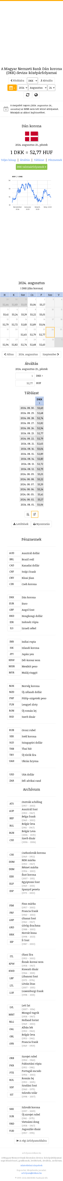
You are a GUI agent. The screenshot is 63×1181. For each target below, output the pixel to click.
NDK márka (29, 860)
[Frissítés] (28, 95)
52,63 (42, 344)
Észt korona (29, 874)
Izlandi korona (30, 648)
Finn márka (29, 903)
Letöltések (22, 524)
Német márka (30, 867)
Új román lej (29, 710)
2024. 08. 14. (27, 459)
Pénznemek (55, 160)
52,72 (15, 324)
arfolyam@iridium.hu (31, 1173)
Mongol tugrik (30, 1013)
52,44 (6, 304)
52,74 (24, 344)
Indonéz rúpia (30, 622)
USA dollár (28, 774)
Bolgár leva (28, 824)
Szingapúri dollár (32, 742)
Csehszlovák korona (34, 853)
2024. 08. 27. (27, 423)
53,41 (6, 314)
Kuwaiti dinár (30, 969)
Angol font (28, 610)
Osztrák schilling (32, 802)
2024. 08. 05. (27, 494)
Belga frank (29, 816)
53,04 (42, 324)
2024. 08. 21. (27, 443)
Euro (24, 603)
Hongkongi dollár (32, 616)
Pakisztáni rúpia (32, 1063)
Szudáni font (29, 1085)
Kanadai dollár (30, 565)
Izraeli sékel (29, 628)
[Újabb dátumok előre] (34, 514)
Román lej (28, 1078)
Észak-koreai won (32, 962)
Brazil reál (28, 559)
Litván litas (28, 983)
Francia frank (30, 911)
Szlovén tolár (29, 1093)
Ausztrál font (30, 809)
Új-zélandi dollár (32, 692)
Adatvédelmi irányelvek (31, 1165)
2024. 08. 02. (27, 499)
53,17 (42, 304)
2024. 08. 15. (27, 454)
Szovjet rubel (29, 1056)
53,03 (24, 304)
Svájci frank (29, 571)
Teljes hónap (8, 160)
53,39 (24, 314)
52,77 (42, 334)
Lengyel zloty (30, 704)
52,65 (24, 334)
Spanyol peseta (31, 889)
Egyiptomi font (31, 882)
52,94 (6, 344)
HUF (38, 383)
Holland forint (30, 1020)
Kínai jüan (28, 578)
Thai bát (27, 748)
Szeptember (50, 354)
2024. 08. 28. (27, 418)
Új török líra (29, 755)
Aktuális (47, 80)
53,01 (42, 314)
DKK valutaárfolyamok (31, 167)
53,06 (33, 304)
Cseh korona (29, 584)
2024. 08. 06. (27, 489)
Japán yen (28, 654)
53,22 (33, 314)
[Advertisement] (31, 32)
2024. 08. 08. (27, 479)
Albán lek (27, 1027)
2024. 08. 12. (27, 469)
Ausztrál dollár (31, 553)
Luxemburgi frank (32, 991)
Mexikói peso (29, 666)
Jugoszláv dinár (31, 1129)
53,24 (15, 314)
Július (10, 354)
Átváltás (25, 160)
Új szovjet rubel (31, 1114)
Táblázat (39, 160)
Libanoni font (30, 976)
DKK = (39, 375)
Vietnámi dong (30, 1122)
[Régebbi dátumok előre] (28, 514)
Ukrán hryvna (30, 761)
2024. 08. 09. (27, 474)
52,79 (6, 324)
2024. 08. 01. (27, 504)
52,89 (33, 324)
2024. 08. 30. (27, 408)
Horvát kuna (29, 933)
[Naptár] (12, 88)
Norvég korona (31, 686)
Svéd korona (29, 736)
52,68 (33, 344)
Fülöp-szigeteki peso (34, 698)
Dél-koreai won (31, 660)
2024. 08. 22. (27, 438)
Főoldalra (18, 80)
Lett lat (26, 1005)
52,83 (15, 304)
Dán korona (29, 597)
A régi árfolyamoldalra (33, 1140)
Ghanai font (29, 918)
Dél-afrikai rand (31, 780)
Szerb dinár (28, 717)
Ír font (25, 940)
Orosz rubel (29, 730)
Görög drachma (31, 925)
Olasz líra (27, 954)
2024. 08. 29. (27, 413)
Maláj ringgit (29, 672)
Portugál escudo (31, 1071)
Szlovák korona (31, 1107)
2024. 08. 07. (27, 484)
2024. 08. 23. (27, 433)
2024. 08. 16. (27, 448)
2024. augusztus (28, 354)
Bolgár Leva (29, 831)
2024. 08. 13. (27, 464)
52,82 (15, 344)
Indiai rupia (29, 641)
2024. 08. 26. (27, 428)
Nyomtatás (43, 524)
